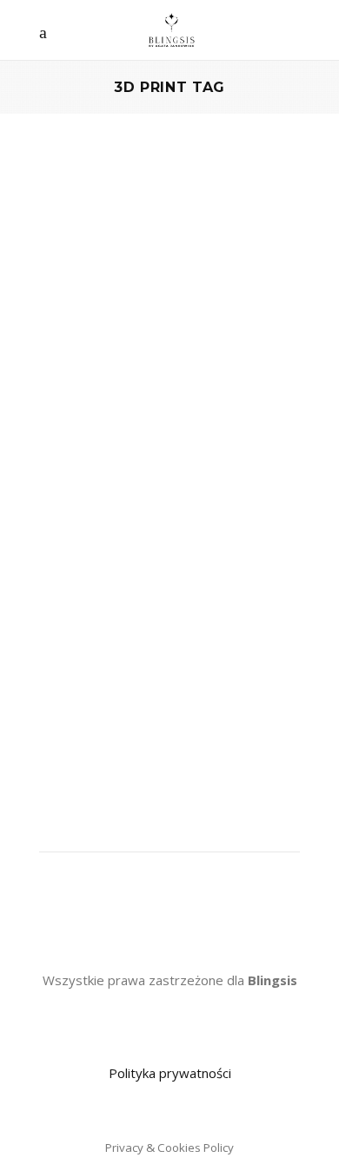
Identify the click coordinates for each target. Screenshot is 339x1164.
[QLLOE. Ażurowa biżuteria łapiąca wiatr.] (169, 235)
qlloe (197, 649)
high (74, 602)
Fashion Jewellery (118, 322)
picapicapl (67, 649)
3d (47, 579)
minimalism (71, 626)
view (265, 649)
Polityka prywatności (170, 1073)
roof (231, 649)
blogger (230, 579)
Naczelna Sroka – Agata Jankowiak (132, 411)
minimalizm (143, 626)
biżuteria (141, 579)
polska (122, 649)
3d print (85, 579)
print (162, 649)
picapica (259, 626)
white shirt (71, 672)
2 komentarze (92, 434)
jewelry (177, 602)
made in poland (251, 602)
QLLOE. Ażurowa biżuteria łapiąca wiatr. (142, 374)
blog (187, 579)
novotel (206, 626)
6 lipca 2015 (262, 411)
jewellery (120, 602)
